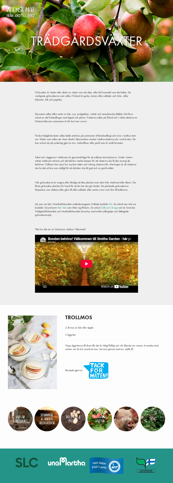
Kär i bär (62, 207)
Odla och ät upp (109, 207)
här (110, 204)
